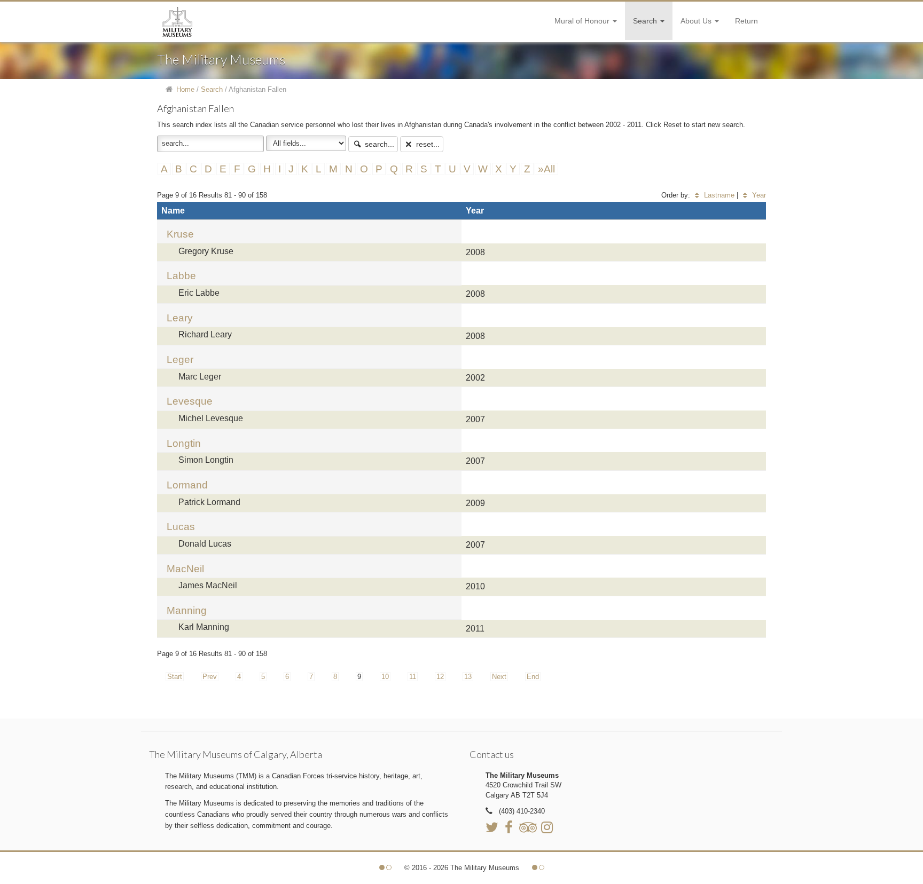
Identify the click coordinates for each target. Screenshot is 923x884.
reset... (427, 144)
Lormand (187, 485)
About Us (697, 21)
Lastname (718, 195)
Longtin (184, 443)
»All (546, 169)
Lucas (181, 526)
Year (758, 195)
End (533, 677)
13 (468, 677)
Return (746, 21)
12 (440, 677)
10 (385, 677)
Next (499, 677)
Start (174, 677)
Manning (187, 610)
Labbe (181, 275)
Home (185, 89)
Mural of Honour (583, 21)
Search (646, 21)
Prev (209, 677)
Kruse (180, 234)
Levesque (190, 401)
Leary (180, 317)
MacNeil (185, 568)
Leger (180, 359)
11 (412, 677)
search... (378, 144)
